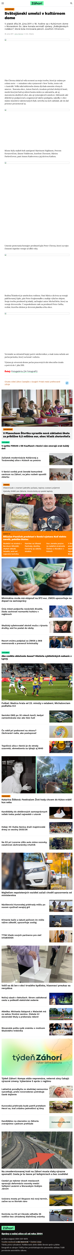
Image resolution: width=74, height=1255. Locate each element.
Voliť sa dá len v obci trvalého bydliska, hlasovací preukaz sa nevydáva (36, 987)
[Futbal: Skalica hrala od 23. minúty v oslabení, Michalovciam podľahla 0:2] (37, 681)
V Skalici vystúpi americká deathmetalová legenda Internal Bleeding (37, 548)
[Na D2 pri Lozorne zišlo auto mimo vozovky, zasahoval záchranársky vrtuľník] (60, 843)
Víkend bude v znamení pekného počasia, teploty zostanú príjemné (31, 488)
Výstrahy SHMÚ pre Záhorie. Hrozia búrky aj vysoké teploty (28, 491)
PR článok (5, 442)
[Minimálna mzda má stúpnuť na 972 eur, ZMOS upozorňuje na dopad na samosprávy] (37, 576)
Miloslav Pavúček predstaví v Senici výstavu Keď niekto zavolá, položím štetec (34, 538)
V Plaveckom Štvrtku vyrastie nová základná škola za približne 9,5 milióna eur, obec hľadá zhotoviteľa (36, 435)
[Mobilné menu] (3, 3)
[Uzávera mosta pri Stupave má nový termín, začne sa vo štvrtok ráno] (60, 1200)
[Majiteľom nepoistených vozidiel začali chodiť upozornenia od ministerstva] (37, 871)
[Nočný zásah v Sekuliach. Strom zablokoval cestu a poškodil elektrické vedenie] (60, 999)
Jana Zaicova (18, 34)
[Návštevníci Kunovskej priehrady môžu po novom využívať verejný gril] (60, 906)
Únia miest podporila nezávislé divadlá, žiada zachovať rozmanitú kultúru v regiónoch (22, 611)
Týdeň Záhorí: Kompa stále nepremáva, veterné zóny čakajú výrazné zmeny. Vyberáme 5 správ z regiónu (35, 1080)
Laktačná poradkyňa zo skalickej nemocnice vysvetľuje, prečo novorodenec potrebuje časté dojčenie (25, 1092)
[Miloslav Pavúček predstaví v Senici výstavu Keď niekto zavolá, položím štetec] (37, 512)
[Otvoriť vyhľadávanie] (71, 3)
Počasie (6, 484)
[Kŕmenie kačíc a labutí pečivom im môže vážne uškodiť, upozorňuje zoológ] (60, 921)
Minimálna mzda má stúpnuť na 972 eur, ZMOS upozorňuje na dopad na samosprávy (37, 599)
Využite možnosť (15, 1242)
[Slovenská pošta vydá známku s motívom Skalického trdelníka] (60, 1029)
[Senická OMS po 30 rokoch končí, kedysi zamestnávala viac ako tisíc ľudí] (60, 716)
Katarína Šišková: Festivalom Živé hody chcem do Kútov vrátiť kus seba (36, 801)
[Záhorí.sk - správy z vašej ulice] (37, 3)
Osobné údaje (36, 1242)
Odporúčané (9, 9)
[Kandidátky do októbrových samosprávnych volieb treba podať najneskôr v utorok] (60, 813)
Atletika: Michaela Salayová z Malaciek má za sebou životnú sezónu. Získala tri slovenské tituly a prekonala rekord (24, 1014)
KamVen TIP (6, 534)
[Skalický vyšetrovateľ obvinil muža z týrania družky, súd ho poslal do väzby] (60, 627)
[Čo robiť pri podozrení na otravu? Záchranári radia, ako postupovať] (60, 732)
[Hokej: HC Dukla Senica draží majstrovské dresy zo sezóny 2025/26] (60, 828)
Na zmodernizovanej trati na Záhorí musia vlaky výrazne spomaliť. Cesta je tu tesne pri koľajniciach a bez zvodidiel (35, 1172)
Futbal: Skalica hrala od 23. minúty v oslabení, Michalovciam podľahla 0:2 (36, 704)
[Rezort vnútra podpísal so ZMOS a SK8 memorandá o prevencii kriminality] (60, 642)
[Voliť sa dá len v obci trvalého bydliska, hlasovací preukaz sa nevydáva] (37, 964)
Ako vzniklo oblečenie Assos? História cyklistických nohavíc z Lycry (37, 657)
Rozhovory (6, 796)
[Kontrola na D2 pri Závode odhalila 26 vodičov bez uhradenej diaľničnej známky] (60, 1215)
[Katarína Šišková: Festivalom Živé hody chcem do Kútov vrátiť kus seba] (37, 774)
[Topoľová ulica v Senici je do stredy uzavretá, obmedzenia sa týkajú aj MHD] (60, 747)
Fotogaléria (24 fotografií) (24, 371)
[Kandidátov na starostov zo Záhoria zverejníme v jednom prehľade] (60, 1122)
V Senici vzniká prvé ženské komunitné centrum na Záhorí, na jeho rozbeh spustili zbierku (24, 474)
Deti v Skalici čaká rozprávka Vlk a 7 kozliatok (59, 546)
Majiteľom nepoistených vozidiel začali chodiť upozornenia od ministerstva (37, 894)
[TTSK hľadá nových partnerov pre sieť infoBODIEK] (60, 936)
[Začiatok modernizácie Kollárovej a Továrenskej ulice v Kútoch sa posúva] (60, 459)
